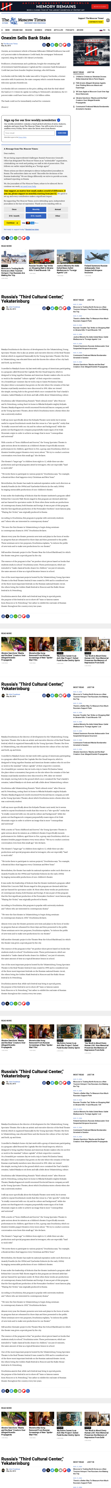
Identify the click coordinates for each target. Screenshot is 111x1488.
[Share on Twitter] (48, 45)
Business (38, 30)
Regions (28, 30)
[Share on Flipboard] (65, 45)
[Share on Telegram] (52, 45)
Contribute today (96, 22)
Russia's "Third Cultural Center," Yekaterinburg (32, 299)
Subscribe (62, 133)
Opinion (48, 30)
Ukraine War (17, 30)
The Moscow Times (10, 44)
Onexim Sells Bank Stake (25, 37)
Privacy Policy (22, 137)
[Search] (109, 30)
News (7, 30)
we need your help (28, 186)
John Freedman (14, 307)
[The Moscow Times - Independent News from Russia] (23, 20)
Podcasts (70, 30)
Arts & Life (58, 30)
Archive (80, 30)
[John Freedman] (3, 308)
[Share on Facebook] (44, 45)
